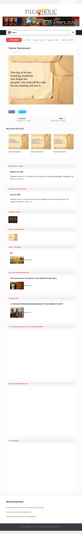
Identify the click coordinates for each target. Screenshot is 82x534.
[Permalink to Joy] (17, 260)
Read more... (21, 179)
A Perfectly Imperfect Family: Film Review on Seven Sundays (25, 508)
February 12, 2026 (24, 121)
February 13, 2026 (58, 120)
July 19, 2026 (15, 194)
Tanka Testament (14, 152)
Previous (22, 118)
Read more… (29, 202)
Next (61, 118)
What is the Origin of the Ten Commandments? (21, 516)
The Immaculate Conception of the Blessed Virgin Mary (33, 278)
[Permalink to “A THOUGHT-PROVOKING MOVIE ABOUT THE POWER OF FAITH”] (17, 312)
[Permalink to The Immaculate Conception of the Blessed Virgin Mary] (17, 285)
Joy (11, 252)
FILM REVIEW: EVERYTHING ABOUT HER (18, 512)
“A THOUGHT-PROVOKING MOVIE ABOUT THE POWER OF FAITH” (36, 304)
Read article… (28, 260)
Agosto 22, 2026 (16, 172)
